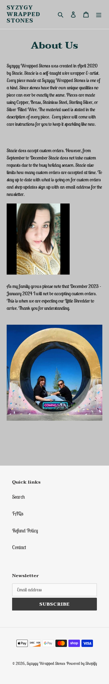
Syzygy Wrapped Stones (24, 14)
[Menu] (98, 15)
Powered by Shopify (81, 663)
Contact (19, 547)
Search (18, 497)
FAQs (17, 513)
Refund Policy (25, 530)
